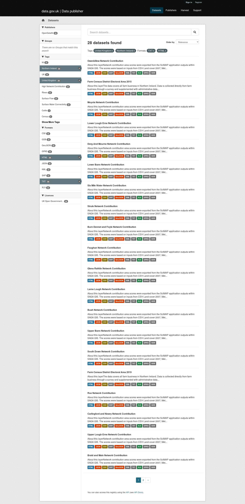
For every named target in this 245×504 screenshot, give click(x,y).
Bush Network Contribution (102, 309)
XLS (139, 73)
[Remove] (112, 51)
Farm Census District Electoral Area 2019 (109, 372)
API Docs (138, 492)
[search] (195, 32)
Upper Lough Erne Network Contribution (109, 434)
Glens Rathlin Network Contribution (106, 268)
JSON (98, 73)
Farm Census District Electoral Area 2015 (109, 81)
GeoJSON (119, 73)
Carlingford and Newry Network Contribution (111, 413)
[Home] (43, 20)
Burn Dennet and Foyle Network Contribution (111, 226)
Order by (170, 42)
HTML (90, 73)
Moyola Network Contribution (103, 102)
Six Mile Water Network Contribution (106, 185)
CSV (105, 73)
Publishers (171, 10)
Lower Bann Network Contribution (105, 164)
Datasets (156, 10)
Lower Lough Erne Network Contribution (109, 123)
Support (197, 10)
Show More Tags (51, 122)
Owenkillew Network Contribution (105, 60)
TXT (133, 73)
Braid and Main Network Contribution (107, 455)
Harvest (185, 10)
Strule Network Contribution (102, 206)
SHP (111, 73)
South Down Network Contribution (105, 351)
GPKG (146, 73)
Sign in (189, 2)
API (127, 492)
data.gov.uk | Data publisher (62, 10)
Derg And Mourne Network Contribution (108, 143)
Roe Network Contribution (101, 393)
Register (198, 2)
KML (128, 73)
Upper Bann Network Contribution (105, 330)
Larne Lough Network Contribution (106, 289)
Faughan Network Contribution (104, 247)
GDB (153, 73)
